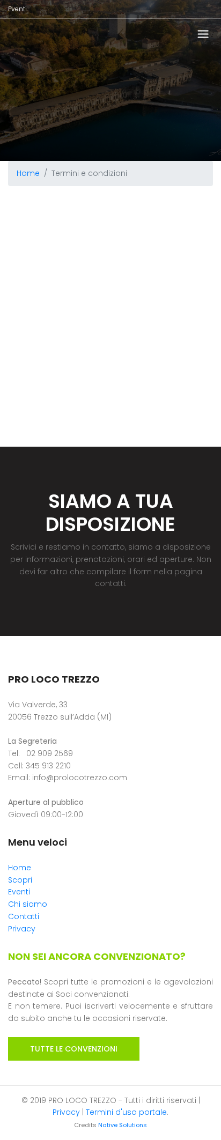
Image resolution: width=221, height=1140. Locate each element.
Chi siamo (27, 904)
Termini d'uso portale (126, 1112)
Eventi (17, 8)
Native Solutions (122, 1125)
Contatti (23, 916)
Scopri (20, 880)
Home (28, 173)
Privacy (21, 928)
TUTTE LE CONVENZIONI (73, 1048)
